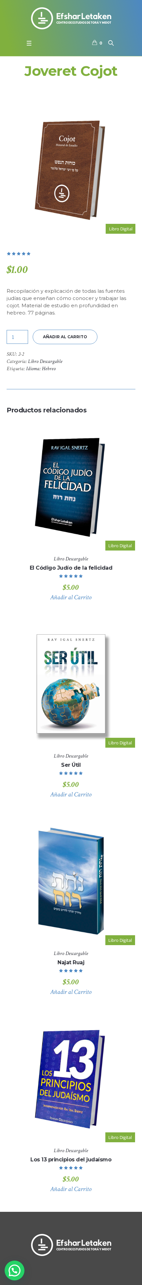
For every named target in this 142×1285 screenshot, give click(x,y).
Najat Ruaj (70, 962)
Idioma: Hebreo (40, 368)
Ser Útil (71, 765)
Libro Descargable (45, 361)
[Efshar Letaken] (71, 18)
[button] (14, 1270)
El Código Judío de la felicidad (71, 568)
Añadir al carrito (65, 336)
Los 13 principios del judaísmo (70, 1159)
